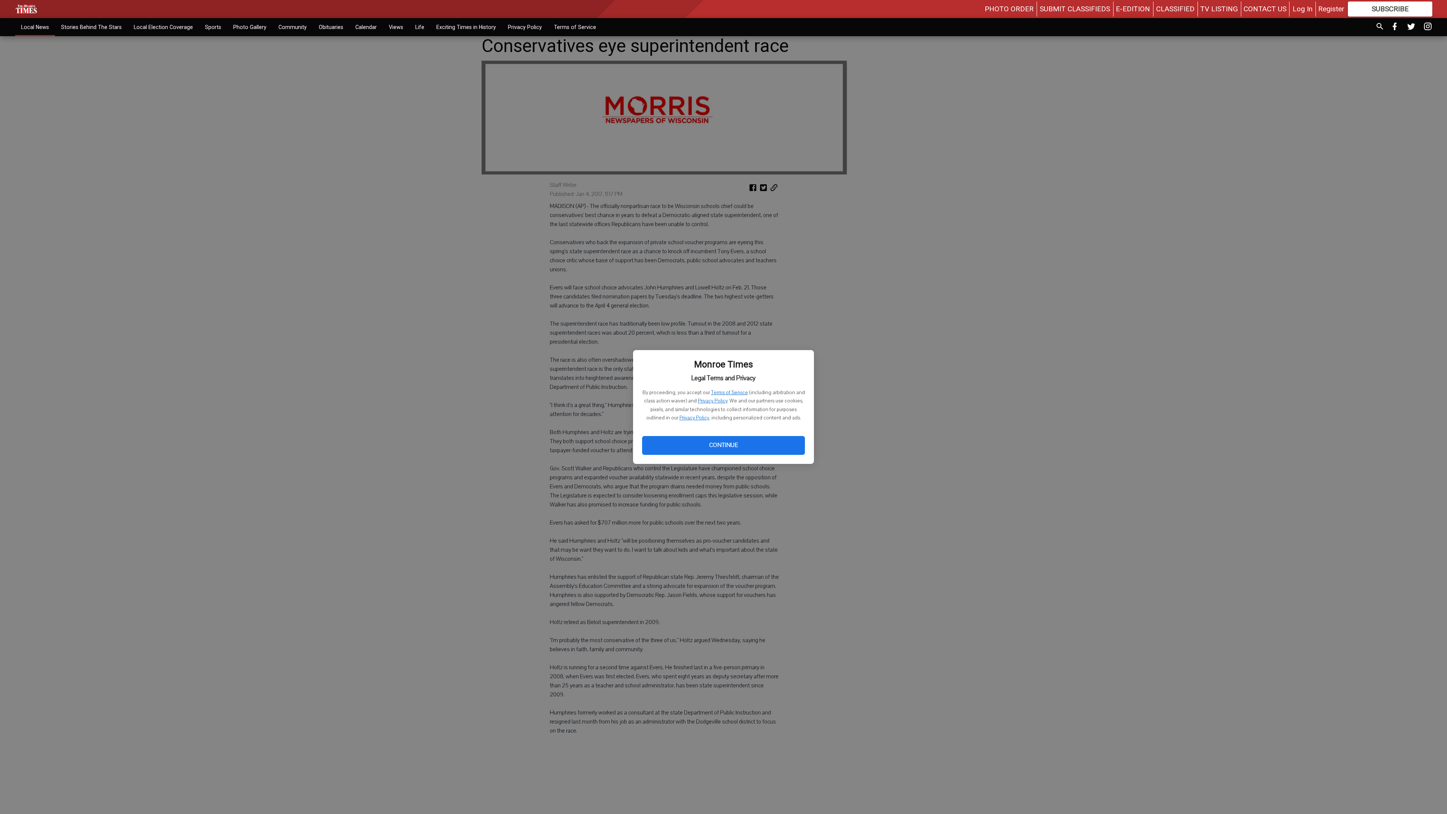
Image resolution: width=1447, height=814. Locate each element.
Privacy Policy (712, 401)
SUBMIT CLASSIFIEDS (1075, 9)
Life (419, 27)
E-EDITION (1133, 9)
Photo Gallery (249, 27)
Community (292, 27)
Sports (213, 27)
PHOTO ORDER (1009, 9)
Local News (35, 27)
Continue (723, 445)
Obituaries (331, 27)
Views (396, 27)
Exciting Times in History (466, 27)
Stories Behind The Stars (91, 27)
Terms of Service (729, 392)
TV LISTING (1219, 9)
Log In (1302, 9)
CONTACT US (1265, 9)
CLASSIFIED (1175, 9)
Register (1331, 9)
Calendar (366, 27)
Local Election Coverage (163, 27)
